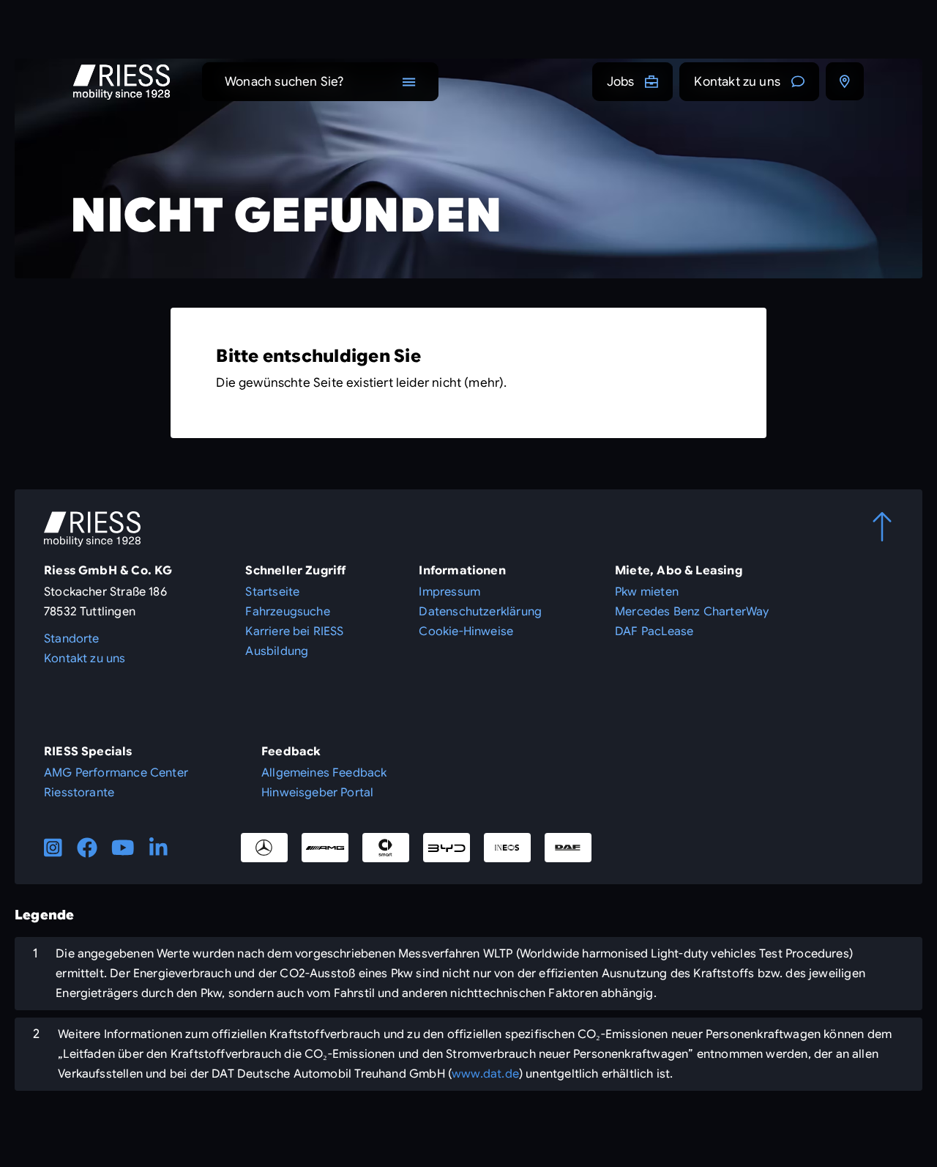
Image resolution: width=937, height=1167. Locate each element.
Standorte (72, 638)
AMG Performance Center (116, 773)
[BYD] (446, 847)
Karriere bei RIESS (294, 631)
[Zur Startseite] (121, 82)
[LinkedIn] (158, 847)
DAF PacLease (654, 631)
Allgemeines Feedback (324, 773)
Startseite (272, 592)
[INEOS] (507, 847)
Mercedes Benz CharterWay (692, 611)
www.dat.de (485, 1074)
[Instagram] (53, 847)
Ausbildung (276, 651)
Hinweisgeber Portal (317, 792)
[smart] (385, 847)
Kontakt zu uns (737, 81)
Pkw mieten (647, 592)
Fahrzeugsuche (287, 611)
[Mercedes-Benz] (264, 847)
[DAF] (568, 847)
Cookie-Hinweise (466, 631)
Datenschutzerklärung (480, 611)
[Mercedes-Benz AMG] (325, 847)
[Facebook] (87, 847)
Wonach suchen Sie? (284, 81)
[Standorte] (845, 81)
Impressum (449, 592)
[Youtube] (123, 847)
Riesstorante (79, 792)
